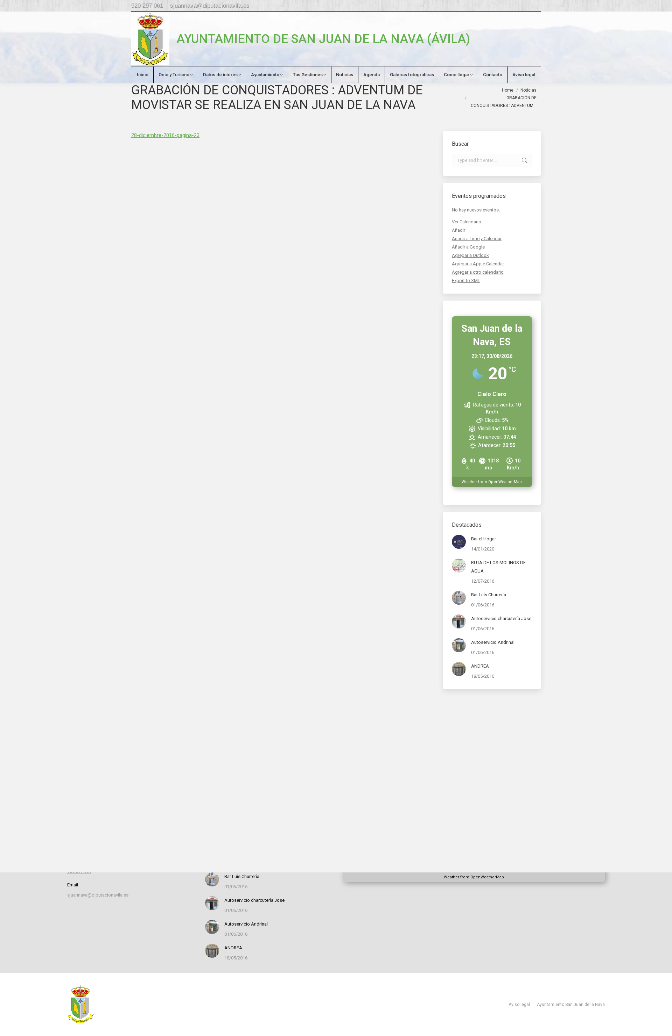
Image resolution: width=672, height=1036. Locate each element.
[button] (458, 230)
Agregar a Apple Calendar (478, 263)
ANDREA (480, 666)
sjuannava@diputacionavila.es (210, 5)
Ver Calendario (466, 221)
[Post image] (459, 542)
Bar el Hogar (483, 538)
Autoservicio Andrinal (492, 642)
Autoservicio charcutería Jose (501, 618)
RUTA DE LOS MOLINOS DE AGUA (498, 567)
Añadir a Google (468, 247)
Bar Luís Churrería (488, 594)
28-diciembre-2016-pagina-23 (165, 135)
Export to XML (466, 280)
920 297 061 (147, 5)
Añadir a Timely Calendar (477, 238)
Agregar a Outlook (470, 255)
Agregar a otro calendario (478, 272)
